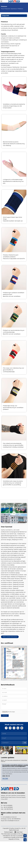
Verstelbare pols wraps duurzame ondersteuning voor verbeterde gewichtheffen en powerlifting (13, 482)
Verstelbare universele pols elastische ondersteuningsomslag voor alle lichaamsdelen (14, 106)
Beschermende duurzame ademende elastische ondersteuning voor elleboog (14, 143)
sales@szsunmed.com (11, 817)
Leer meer (5, 778)
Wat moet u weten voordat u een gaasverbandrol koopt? (12, 765)
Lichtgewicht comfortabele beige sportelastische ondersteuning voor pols (13, 181)
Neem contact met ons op (10, 636)
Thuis (2, 8)
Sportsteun (14, 8)
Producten (7, 8)
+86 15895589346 (16, 818)
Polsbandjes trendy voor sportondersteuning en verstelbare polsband (13, 407)
